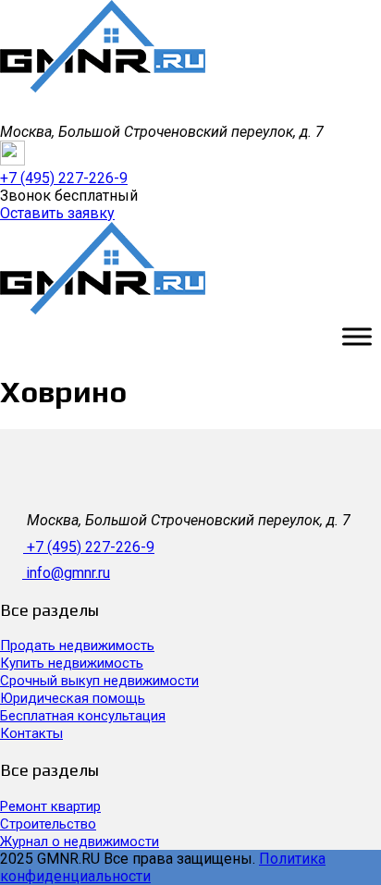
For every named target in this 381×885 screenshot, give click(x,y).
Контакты (31, 733)
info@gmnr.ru (68, 573)
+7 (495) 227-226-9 (90, 547)
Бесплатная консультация (83, 715)
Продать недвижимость (77, 645)
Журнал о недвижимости (79, 841)
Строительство (48, 824)
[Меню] (357, 336)
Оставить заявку (57, 213)
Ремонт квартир (50, 806)
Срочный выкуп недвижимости (99, 680)
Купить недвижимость (71, 663)
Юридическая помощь (72, 698)
